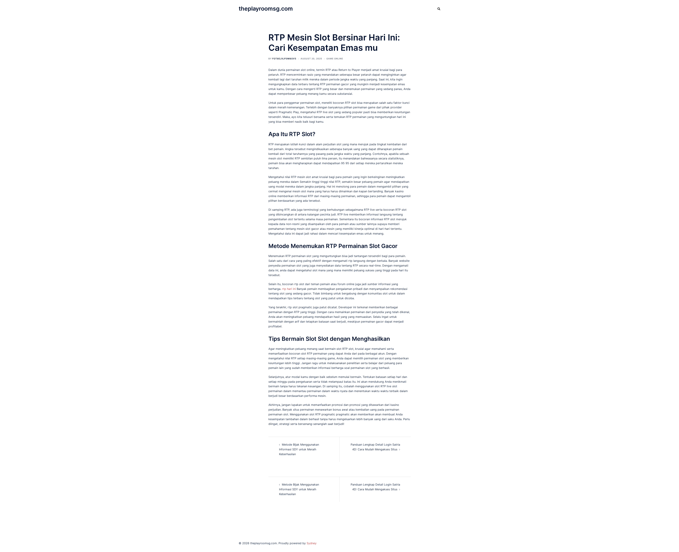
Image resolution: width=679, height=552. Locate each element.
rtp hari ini (289, 289)
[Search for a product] (438, 8)
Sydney (312, 543)
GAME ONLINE (334, 58)
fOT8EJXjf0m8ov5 (284, 58)
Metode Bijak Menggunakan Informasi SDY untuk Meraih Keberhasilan (299, 449)
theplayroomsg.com (266, 8)
